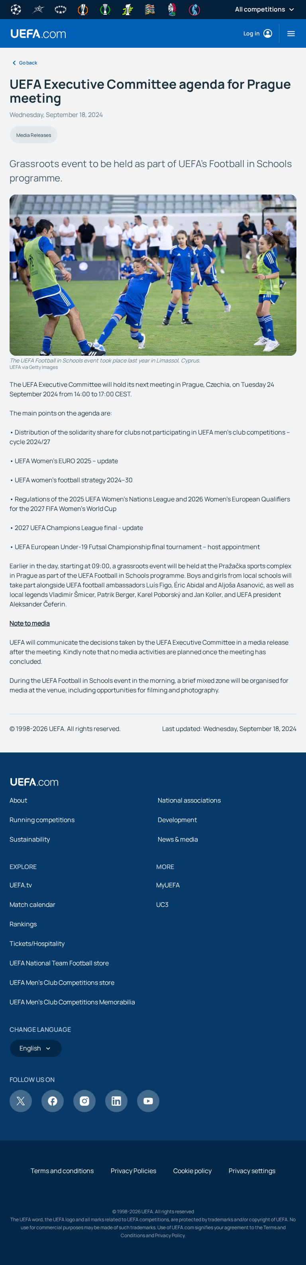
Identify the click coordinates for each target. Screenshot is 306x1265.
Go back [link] (28, 62)
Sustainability (30, 839)
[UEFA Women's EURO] (194, 8)
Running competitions (42, 819)
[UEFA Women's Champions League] (60, 8)
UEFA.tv (21, 885)
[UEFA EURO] (172, 8)
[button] (287, 33)
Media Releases (33, 135)
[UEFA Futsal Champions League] (38, 8)
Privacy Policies (133, 1170)
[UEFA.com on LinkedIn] (116, 1109)
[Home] (34, 782)
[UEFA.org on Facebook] (52, 1109)
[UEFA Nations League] (149, 8)
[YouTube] (148, 1109)
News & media (178, 839)
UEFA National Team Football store (59, 963)
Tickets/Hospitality (37, 943)
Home (38, 33)
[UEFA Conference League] (105, 8)
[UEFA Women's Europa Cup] (127, 8)
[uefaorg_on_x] (21, 1109)
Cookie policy (192, 1170)
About (18, 800)
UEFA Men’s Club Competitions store (62, 982)
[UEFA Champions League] (16, 8)
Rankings (23, 924)
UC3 (162, 904)
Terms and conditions (62, 1170)
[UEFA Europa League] (82, 8)
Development (177, 819)
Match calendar (32, 904)
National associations (189, 800)
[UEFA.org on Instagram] (84, 1109)
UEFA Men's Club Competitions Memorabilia (72, 1002)
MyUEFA (168, 885)
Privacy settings (252, 1170)
